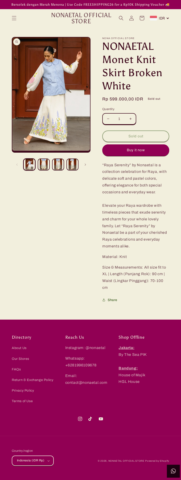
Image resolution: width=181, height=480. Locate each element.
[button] (14, 18)
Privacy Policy (23, 390)
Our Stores (20, 359)
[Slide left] (17, 164)
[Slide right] (85, 164)
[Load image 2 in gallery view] (44, 165)
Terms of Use (22, 401)
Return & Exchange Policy (32, 380)
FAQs (16, 369)
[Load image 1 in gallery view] (29, 165)
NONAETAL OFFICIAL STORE (126, 461)
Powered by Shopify (157, 461)
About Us (19, 348)
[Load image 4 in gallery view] (72, 165)
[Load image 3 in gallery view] (58, 165)
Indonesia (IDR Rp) (30, 460)
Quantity (108, 109)
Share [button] (112, 300)
